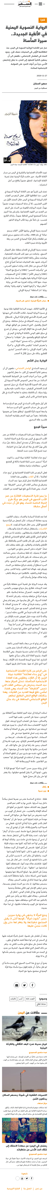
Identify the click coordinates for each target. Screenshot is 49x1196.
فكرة (42, 19)
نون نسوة (42, 791)
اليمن (21, 1012)
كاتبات (13, 998)
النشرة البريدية (13, 1188)
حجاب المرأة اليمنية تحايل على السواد (31, 300)
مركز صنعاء (42, 1103)
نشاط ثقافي (41, 1004)
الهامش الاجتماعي (23, 368)
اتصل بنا (27, 1188)
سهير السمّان (40, 83)
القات (31, 476)
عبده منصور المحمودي (38, 1052)
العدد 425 (30, 998)
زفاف (44, 786)
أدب (20, 998)
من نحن (38, 1188)
